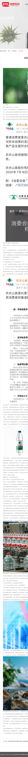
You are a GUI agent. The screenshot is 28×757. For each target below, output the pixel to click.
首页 (9, 50)
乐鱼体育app (11, 5)
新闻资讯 (14, 50)
